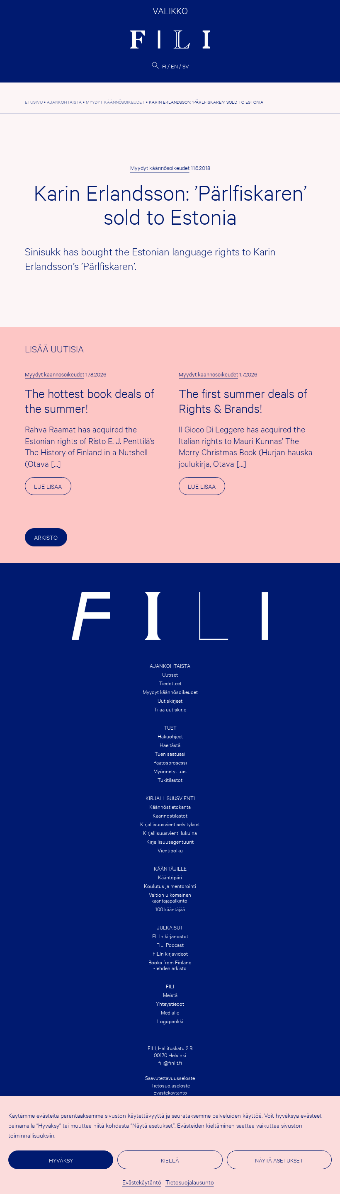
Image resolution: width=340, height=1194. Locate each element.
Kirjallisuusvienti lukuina (170, 832)
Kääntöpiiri (170, 877)
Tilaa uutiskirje (170, 709)
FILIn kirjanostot (170, 936)
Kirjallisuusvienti (170, 798)
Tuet (170, 727)
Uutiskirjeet (170, 700)
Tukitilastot (170, 779)
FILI (170, 986)
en (174, 66)
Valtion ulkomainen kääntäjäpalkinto (170, 897)
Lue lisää (52, 488)
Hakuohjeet (170, 736)
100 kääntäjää (170, 909)
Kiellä (170, 1160)
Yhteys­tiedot (170, 1003)
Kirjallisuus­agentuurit (170, 841)
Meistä (170, 994)
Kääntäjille (170, 868)
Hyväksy (61, 1160)
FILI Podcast (170, 944)
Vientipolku (170, 850)
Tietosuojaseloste (170, 1085)
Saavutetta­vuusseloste (170, 1077)
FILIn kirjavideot (170, 953)
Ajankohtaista (170, 665)
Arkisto (46, 537)
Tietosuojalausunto (189, 1182)
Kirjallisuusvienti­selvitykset (170, 824)
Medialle (170, 1012)
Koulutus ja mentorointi (170, 885)
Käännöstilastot (170, 815)
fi (164, 66)
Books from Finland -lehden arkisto (170, 965)
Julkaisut (170, 927)
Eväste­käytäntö (141, 1182)
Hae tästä (170, 744)
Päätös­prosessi (170, 762)
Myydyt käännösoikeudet (159, 167)
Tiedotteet (170, 683)
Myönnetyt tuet (170, 771)
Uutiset (170, 674)
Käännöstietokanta (170, 806)
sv (185, 66)
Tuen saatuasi (170, 753)
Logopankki (170, 1021)
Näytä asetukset (279, 1160)
